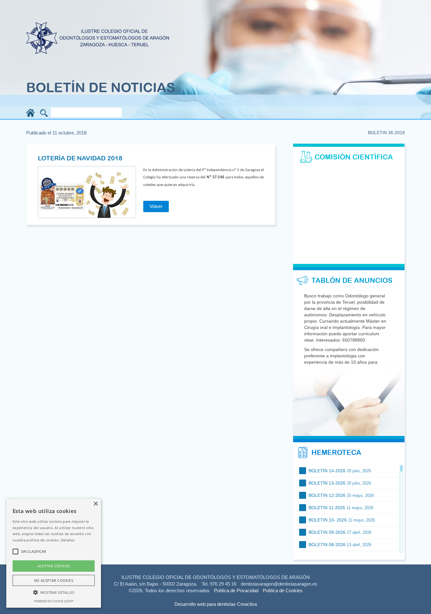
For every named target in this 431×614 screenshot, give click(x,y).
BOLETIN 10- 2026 (341, 519)
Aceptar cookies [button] (54, 565)
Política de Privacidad (236, 590)
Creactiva (247, 604)
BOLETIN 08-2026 (339, 544)
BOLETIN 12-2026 (340, 495)
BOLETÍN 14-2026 (339, 470)
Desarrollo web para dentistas (205, 604)
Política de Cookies (283, 590)
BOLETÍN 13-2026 (339, 483)
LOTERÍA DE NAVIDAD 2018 (80, 158)
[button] (54, 592)
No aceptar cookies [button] (53, 580)
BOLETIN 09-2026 (339, 532)
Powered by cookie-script (54, 601)
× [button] (95, 504)
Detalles (67, 540)
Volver (156, 206)
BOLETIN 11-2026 (340, 507)
